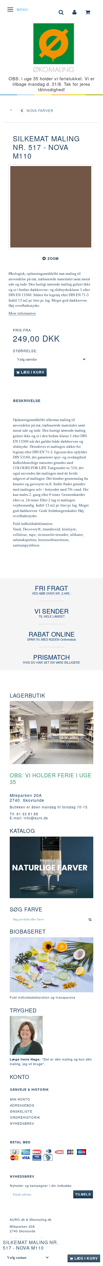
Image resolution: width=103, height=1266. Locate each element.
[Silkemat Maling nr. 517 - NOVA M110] (51, 206)
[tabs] (61, 11)
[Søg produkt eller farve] (90, 919)
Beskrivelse (27, 400)
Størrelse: (25, 350)
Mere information (22, 313)
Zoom (53, 258)
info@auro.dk (36, 817)
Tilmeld (83, 1194)
